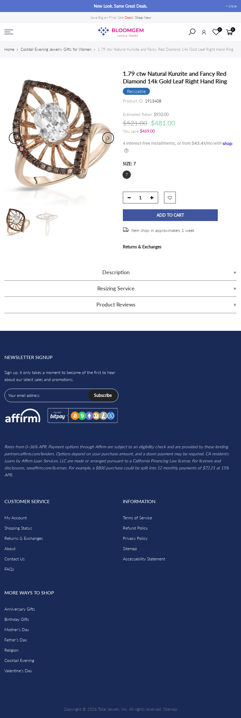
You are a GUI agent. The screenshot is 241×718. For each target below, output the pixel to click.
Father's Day (15, 639)
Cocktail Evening (19, 660)
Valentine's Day (18, 670)
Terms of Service (137, 517)
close (11, 6)
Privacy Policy (135, 538)
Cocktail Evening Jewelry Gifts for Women (56, 49)
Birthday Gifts (16, 619)
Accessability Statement (144, 558)
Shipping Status (18, 527)
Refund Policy (135, 527)
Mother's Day (16, 629)
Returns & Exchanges (142, 246)
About (10, 548)
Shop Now (143, 17)
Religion (11, 650)
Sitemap (130, 548)
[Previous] (15, 138)
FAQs (9, 569)
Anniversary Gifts (19, 608)
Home (9, 49)
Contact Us (14, 558)
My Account (15, 517)
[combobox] (195, 34)
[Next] (108, 138)
